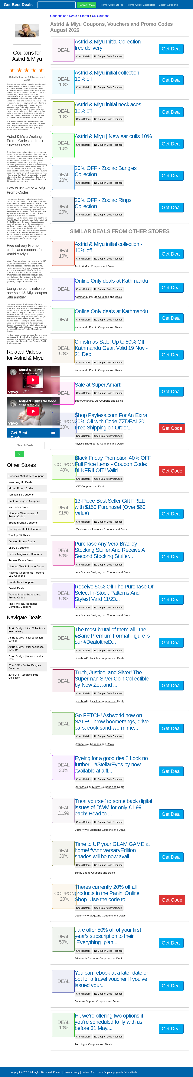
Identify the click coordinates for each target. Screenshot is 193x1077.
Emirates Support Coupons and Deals (97, 1001)
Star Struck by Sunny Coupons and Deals (99, 786)
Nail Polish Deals (18, 507)
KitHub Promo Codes (21, 488)
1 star (12, 70)
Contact (57, 1072)
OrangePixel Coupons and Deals (94, 743)
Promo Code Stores (111, 4)
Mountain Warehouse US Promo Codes (23, 515)
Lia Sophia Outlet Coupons (24, 529)
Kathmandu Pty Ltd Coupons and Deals (98, 296)
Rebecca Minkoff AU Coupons (26, 475)
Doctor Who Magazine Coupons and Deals (100, 829)
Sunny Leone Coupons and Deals (95, 872)
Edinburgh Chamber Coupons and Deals (99, 958)
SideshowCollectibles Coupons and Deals (99, 658)
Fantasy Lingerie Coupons (24, 500)
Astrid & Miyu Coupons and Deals (95, 266)
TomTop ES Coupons (21, 494)
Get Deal (171, 48)
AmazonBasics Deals (21, 560)
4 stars (34, 70)
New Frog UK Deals (20, 482)
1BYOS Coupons (18, 547)
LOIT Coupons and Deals (90, 486)
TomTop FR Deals (19, 535)
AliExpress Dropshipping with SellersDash (114, 1072)
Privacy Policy (72, 1072)
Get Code (172, 428)
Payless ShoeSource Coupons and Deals (99, 443)
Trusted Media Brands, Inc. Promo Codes (24, 596)
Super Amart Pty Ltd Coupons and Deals (99, 400)
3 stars (27, 70)
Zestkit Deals (16, 588)
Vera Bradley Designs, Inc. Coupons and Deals (102, 572)
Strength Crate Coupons (23, 522)
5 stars (41, 70)
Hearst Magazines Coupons (25, 554)
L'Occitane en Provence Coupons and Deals (101, 529)
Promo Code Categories (141, 4)
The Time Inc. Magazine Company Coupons (22, 605)
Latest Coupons (168, 4)
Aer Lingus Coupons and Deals (93, 1044)
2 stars (19, 70)
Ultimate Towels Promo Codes (26, 566)
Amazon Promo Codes (21, 541)
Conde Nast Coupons (21, 582)
